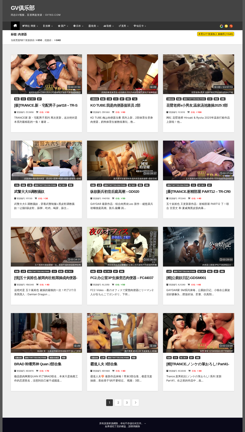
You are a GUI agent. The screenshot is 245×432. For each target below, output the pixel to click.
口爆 (109, 99)
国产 (64, 25)
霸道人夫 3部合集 (103, 364)
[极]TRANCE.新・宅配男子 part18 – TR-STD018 (46, 107)
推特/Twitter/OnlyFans (194, 99)
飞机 (134, 99)
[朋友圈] (221, 25)
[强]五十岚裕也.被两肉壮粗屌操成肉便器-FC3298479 (45, 280)
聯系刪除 (135, 426)
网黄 (216, 99)
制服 (16, 99)
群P (39, 99)
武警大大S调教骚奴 (29, 191)
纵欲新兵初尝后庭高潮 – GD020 (114, 191)
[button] (231, 26)
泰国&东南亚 (54, 358)
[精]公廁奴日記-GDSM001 (186, 278)
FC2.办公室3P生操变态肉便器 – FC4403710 (121, 280)
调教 (128, 99)
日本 (79, 25)
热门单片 (31, 99)
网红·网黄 (30, 25)
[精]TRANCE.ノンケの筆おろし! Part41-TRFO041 (197, 366)
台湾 (99, 185)
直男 (124, 25)
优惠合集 (94, 99)
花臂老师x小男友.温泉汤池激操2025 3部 (197, 105)
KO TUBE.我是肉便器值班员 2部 (115, 105)
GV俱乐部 (23, 7)
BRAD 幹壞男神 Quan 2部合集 (37, 364)
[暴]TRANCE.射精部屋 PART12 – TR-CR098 (198, 193)
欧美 (94, 25)
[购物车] (226, 25)
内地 (16, 185)
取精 (109, 25)
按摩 (48, 25)
